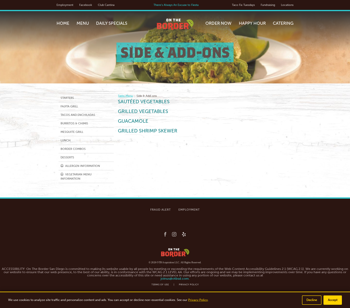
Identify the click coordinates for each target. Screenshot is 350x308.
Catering (283, 23)
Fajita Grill (69, 106)
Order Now (218, 23)
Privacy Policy (189, 284)
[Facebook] (165, 234)
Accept (332, 300)
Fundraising (268, 5)
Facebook (85, 5)
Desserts (67, 157)
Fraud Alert (160, 209)
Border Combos (73, 149)
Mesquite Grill (72, 132)
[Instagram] (174, 234)
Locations (287, 5)
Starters (67, 98)
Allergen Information (82, 166)
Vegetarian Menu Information (76, 176)
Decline (311, 300)
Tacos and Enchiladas (78, 115)
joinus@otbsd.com (175, 278)
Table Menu (125, 96)
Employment (65, 5)
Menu (83, 23)
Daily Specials (111, 23)
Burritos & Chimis (74, 123)
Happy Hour (252, 23)
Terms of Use (160, 284)
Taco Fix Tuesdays (243, 5)
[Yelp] (184, 234)
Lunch (65, 140)
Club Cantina (106, 5)
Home (63, 23)
